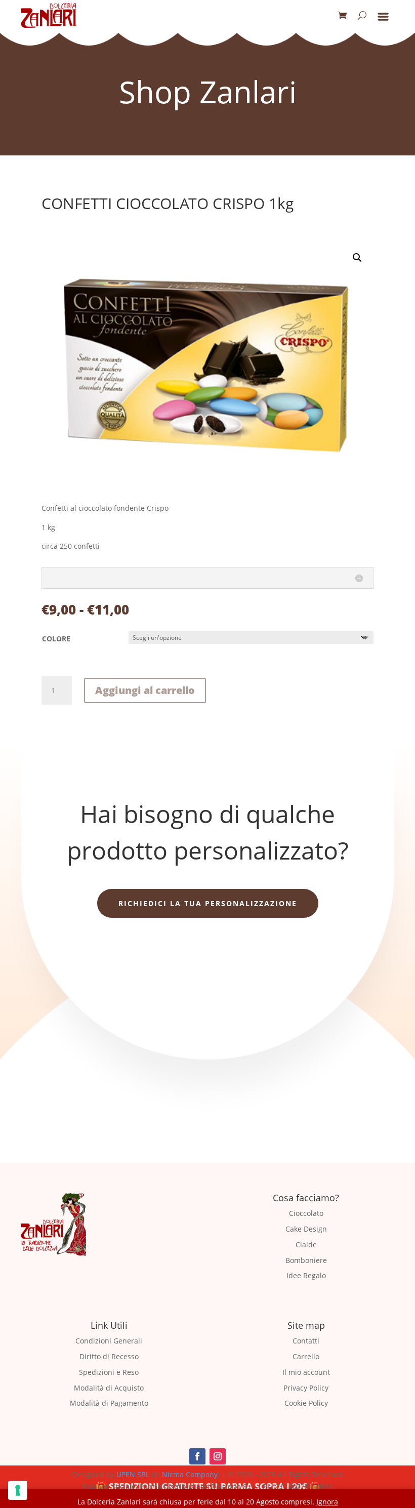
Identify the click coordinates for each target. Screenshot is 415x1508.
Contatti (306, 1341)
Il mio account (306, 1372)
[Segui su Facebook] (197, 1456)
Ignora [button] (327, 1501)
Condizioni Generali (108, 1341)
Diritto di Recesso (109, 1356)
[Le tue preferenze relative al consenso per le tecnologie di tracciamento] (17, 1490)
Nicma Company (190, 1474)
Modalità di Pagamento (109, 1403)
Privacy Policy (305, 1388)
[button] (357, 258)
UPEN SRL (132, 1474)
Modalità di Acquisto (109, 1388)
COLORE (56, 638)
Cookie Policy (306, 1403)
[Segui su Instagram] (218, 1456)
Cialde (306, 1244)
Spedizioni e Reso (109, 1372)
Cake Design (306, 1229)
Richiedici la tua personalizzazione (207, 903)
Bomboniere (306, 1260)
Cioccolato (306, 1213)
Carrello (306, 1356)
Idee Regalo (306, 1275)
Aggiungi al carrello (145, 690)
